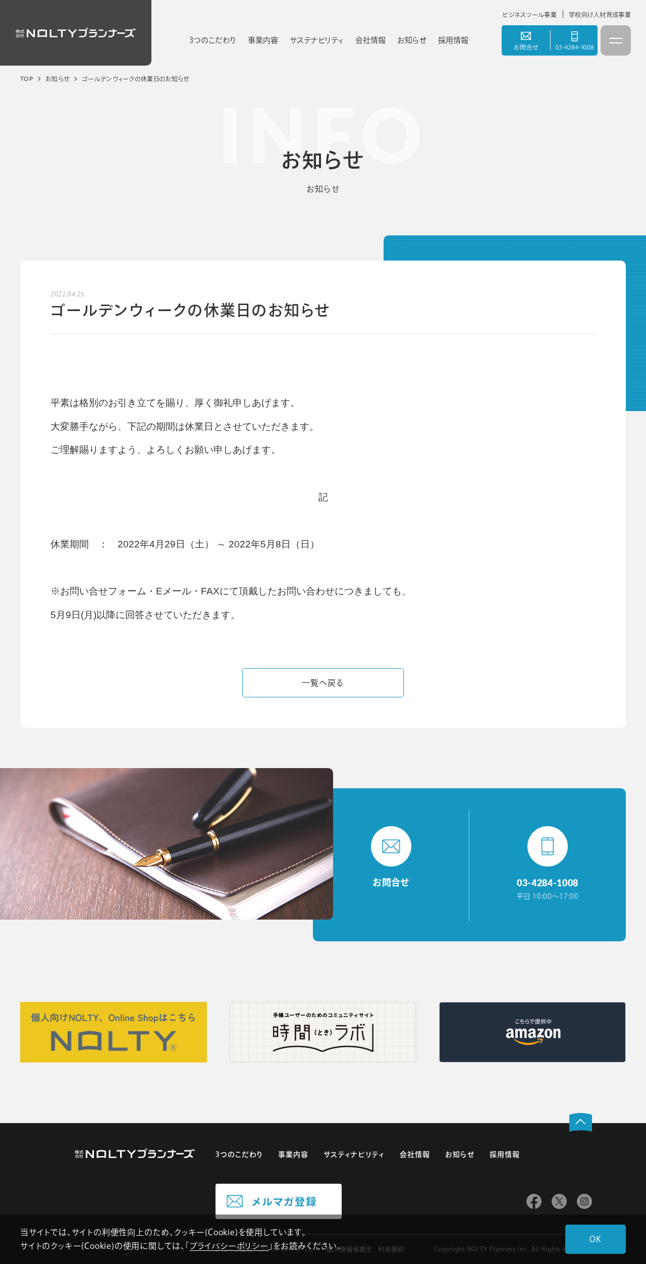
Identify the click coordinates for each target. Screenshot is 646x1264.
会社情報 (415, 1154)
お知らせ (459, 1154)
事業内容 (293, 1154)
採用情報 (505, 1154)
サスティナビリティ (354, 1154)
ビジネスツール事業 (529, 15)
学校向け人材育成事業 (600, 15)
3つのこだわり (239, 1154)
